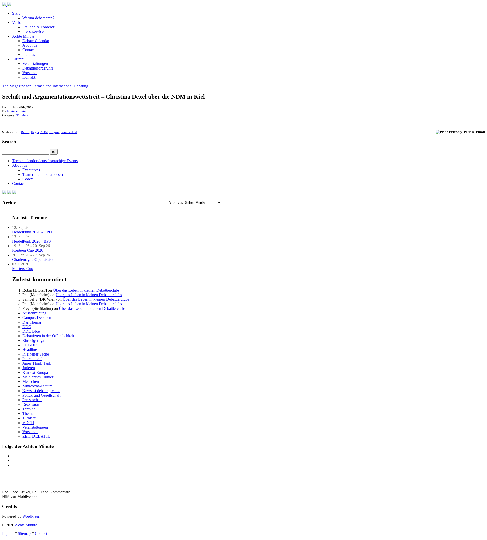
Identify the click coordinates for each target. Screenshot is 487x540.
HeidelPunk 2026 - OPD (32, 232)
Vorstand (29, 73)
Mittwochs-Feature (37, 386)
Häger (35, 132)
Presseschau (32, 400)
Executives (31, 170)
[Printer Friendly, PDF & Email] (460, 132)
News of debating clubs (41, 391)
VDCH (28, 422)
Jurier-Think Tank (36, 363)
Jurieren (28, 368)
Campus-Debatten (36, 317)
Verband (19, 22)
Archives (175, 202)
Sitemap (24, 533)
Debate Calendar (35, 41)
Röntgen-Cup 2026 (27, 250)
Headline (29, 349)
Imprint (8, 533)
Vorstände (30, 432)
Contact (28, 50)
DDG (26, 327)
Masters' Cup (22, 268)
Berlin (25, 132)
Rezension (30, 404)
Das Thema (31, 322)
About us (29, 45)
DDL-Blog (31, 331)
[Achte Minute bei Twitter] (9, 193)
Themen (29, 413)
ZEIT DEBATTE (36, 436)
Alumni (18, 59)
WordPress (31, 516)
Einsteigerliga (33, 340)
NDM (44, 132)
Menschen (30, 381)
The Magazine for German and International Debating (45, 86)
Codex (27, 179)
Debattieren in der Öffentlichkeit (48, 336)
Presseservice (33, 31)
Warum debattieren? (38, 18)
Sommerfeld (69, 132)
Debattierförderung (37, 68)
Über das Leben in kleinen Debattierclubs (86, 290)
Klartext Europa (35, 372)
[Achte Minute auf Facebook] (4, 193)
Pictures (28, 54)
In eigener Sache (35, 354)
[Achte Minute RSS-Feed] (14, 193)
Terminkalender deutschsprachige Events (45, 161)
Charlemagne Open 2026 (32, 259)
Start (16, 13)
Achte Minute (23, 36)
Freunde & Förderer (38, 27)
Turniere (22, 115)
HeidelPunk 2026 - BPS (31, 241)
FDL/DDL (31, 345)
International (32, 359)
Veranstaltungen (35, 63)
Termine (29, 409)
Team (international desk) (42, 174)
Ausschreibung (34, 313)
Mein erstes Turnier (37, 377)
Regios (54, 132)
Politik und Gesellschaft (41, 395)
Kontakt (28, 77)
